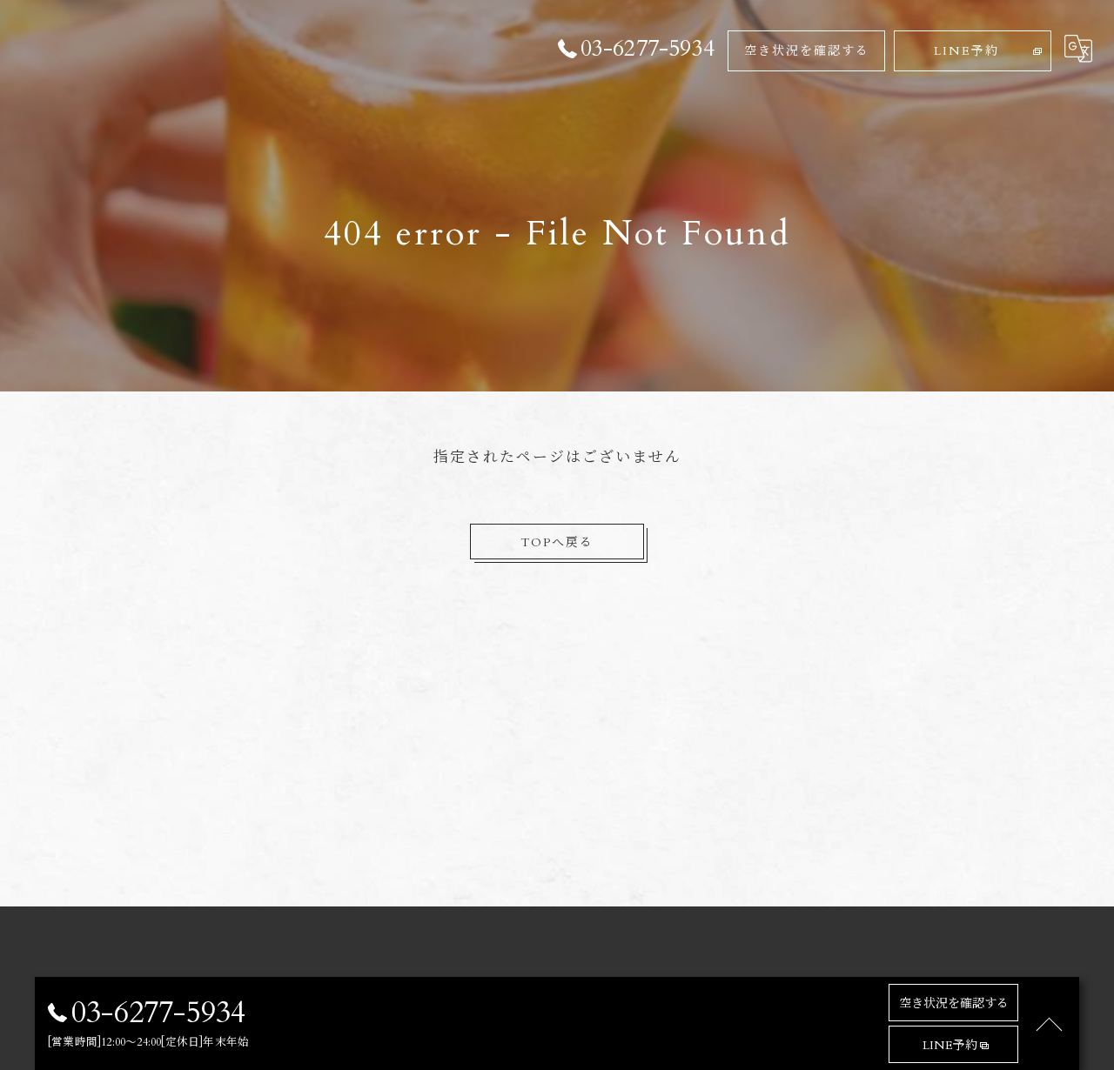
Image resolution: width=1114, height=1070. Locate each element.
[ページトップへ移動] (1048, 1023)
